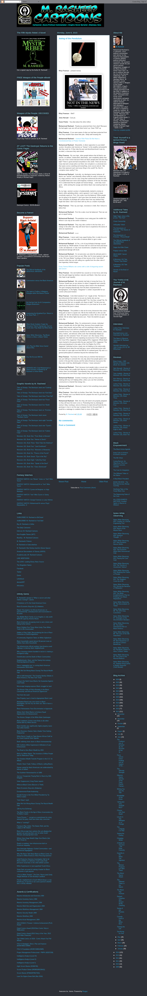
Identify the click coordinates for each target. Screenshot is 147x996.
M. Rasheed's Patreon (24, 541)
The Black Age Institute (120, 891)
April (119, 940)
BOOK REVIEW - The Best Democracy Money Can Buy (121, 484)
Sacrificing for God (120, 932)
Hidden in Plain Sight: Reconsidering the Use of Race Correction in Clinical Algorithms (34, 633)
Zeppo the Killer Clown (120, 247)
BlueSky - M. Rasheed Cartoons (27, 538)
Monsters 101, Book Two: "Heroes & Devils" (31, 439)
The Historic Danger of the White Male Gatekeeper (33, 717)
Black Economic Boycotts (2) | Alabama (30, 606)
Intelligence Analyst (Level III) (27, 956)
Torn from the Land (23, 695)
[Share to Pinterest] (96, 414)
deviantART (21, 582)
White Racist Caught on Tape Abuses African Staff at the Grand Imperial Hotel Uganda (34, 737)
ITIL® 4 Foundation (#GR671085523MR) (30, 949)
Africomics (20, 585)
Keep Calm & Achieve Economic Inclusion (120, 453)
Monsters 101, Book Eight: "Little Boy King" (31, 460)
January (120, 949)
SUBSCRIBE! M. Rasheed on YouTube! (30, 521)
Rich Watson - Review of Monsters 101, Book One (121, 379)
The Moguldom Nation (24, 565)
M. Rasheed (120, 47)
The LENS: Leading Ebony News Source (30, 562)
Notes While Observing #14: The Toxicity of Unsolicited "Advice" (121, 565)
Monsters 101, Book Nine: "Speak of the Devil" (32, 463)
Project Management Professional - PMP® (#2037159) (35, 952)
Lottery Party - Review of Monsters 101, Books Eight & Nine (121, 427)
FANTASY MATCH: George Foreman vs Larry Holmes (35, 500)
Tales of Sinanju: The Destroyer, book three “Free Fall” (35, 396)
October (120, 723)
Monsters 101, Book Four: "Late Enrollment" (31, 446)
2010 (117, 964)
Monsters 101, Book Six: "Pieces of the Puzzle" (33, 453)
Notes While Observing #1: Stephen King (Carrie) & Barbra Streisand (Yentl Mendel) (121, 664)
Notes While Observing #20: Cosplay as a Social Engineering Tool (121, 521)
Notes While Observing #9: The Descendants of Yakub (121, 604)
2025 (117, 682)
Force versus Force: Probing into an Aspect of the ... (120, 760)
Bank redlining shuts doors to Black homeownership (34, 741)
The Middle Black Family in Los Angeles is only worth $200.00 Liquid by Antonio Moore (34, 618)
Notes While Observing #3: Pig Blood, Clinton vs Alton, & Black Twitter (121, 649)
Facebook (20, 568)
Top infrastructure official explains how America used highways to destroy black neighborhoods (34, 647)
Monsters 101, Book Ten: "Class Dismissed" (32, 467)
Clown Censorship (119, 221)
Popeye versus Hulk (120, 251)
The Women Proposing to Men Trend (121, 866)
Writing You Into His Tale (121, 790)
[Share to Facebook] (94, 414)
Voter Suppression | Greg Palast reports (30, 781)
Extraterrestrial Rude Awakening (27, 791)
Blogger (84, 991)
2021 (117, 694)
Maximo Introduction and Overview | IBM (30, 896)
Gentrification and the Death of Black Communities (34, 657)
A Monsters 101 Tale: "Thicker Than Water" (120, 260)
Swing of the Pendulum (120, 911)
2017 (117, 706)
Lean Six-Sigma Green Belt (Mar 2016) (30, 976)
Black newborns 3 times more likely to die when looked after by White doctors (33, 721)
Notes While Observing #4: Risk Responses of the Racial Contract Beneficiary (121, 641)
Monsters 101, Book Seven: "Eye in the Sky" (32, 456)
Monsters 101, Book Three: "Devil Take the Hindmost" (35, 443)
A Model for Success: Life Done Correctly (121, 846)
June (119, 737)
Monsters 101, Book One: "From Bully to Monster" (33, 436)
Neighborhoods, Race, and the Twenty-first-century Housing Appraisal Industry (34, 661)
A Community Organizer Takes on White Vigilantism (34, 638)
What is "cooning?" (23, 822)
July (119, 734)
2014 (117, 952)
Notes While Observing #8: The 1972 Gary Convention (121, 611)
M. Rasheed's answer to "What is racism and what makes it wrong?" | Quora (33, 599)
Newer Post (63, 482)
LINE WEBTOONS (23, 558)
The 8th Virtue (118, 458)
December (121, 714)
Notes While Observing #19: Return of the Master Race (121, 528)
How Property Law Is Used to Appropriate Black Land (34, 698)
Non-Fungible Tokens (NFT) (26, 534)
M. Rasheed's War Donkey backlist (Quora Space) (33, 548)
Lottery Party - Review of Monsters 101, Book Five (121, 409)
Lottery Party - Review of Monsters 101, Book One (121, 385)
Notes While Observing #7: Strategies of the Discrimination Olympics (121, 617)
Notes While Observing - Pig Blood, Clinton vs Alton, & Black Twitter (38, 336)
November (121, 719)
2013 (117, 955)
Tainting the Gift (121, 927)
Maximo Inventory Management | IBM (29, 902)
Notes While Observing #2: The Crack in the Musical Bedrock (121, 656)
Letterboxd (20, 579)
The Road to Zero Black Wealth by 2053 (30, 750)
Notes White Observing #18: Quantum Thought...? (121, 535)
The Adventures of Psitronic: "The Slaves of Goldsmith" (121, 230)
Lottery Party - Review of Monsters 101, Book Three (121, 396)
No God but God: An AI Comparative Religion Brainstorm (38, 303)
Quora (19, 575)
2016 (117, 709)
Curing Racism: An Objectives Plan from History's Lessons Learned (120, 464)
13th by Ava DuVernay (24, 809)
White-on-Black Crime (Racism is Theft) (30, 785)
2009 (117, 967)
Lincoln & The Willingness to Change (121, 820)
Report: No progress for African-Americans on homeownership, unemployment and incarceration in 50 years (34, 611)
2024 (117, 685)
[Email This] (88, 414)
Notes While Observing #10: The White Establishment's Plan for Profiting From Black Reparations (121, 595)
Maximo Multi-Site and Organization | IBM (31, 906)
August (120, 731)
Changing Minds (120, 839)
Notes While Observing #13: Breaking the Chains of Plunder (121, 572)
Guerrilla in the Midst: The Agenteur (121, 856)
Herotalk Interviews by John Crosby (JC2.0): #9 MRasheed (121, 347)
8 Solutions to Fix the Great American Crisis (31, 603)
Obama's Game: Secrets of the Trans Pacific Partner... (121, 780)
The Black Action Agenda (121, 449)
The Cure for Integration (121, 470)
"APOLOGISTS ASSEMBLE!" (120, 804)
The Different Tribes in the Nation (120, 883)
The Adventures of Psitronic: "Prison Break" (121, 236)
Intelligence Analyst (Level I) (26, 963)
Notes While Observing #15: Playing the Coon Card (121, 558)
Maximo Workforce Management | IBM (29, 909)
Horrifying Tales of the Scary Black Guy (120, 490)
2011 (117, 961)
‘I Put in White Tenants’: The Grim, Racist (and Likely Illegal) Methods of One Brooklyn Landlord (34, 875)
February (121, 946)
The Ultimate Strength (120, 770)
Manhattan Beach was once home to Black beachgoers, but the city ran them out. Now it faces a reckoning (34, 703)
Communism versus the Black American (39, 280)
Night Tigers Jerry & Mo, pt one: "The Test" (121, 217)
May (119, 937)
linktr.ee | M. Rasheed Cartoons (27, 531)
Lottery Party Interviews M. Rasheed (121, 329)
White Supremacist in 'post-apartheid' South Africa (33, 866)
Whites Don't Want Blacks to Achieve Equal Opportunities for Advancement (31, 713)
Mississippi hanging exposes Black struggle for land (34, 686)
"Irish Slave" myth (23, 800)
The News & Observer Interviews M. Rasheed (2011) (121, 340)
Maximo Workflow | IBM (25, 916)
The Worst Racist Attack (120, 875)
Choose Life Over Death (121, 812)
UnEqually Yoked (119, 225)
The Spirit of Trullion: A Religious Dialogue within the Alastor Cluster (37, 292)
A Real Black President (121, 479)
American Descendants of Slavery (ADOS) (31, 551)
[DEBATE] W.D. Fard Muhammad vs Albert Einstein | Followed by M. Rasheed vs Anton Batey (38, 369)
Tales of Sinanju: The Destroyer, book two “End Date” (34, 393)
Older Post (103, 482)
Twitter (19, 572)
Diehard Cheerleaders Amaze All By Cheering (121, 901)
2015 (117, 711)
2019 (117, 700)
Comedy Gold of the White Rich (120, 920)
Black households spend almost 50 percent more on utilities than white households (34, 642)
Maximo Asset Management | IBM (28, 919)
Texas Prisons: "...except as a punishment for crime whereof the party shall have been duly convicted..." (34, 818)
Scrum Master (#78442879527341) (28, 973)
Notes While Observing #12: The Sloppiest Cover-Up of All (121, 579)
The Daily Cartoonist (23, 527)
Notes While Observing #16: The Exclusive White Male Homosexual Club (121, 550)
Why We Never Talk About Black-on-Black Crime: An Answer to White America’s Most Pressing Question (34, 854)
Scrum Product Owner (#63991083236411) (31, 969)
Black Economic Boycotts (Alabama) (29, 788)
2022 (117, 691)
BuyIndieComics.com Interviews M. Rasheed (121, 334)
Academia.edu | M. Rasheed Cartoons (29, 555)
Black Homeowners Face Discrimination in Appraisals (34, 709)
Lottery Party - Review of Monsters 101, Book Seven (121, 420)
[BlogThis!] (90, 414)
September (121, 726)
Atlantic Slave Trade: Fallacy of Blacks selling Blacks (35, 764)
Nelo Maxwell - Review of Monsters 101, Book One (121, 369)
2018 (117, 703)
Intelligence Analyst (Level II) (26, 959)
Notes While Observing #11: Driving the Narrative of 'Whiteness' (121, 586)
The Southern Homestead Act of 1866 (29, 772)
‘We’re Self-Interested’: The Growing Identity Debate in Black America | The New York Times (35, 676)
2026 (117, 679)
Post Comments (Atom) (88, 487)
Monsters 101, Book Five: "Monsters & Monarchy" (33, 450)
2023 (117, 688)
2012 (117, 958)
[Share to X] (92, 414)
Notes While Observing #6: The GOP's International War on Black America (121, 625)
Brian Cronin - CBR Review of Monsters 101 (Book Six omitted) (121, 363)
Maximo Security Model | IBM (27, 913)
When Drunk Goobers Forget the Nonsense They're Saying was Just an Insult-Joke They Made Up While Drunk (39, 326)
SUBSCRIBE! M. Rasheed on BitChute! (30, 517)
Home (83, 482)
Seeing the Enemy (120, 834)
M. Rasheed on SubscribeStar (27, 545)
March (120, 943)
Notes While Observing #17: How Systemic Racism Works (121, 542)
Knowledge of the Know (120, 797)
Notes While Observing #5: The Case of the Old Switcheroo (121, 633)
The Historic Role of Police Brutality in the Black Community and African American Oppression (33, 690)
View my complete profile (121, 130)
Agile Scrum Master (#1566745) (27, 966)
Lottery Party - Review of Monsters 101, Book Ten (121, 433)
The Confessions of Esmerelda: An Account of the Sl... (121, 746)
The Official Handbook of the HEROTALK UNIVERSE (35, 270)
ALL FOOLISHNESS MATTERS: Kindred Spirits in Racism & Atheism (120, 502)
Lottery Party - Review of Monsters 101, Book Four (121, 403)
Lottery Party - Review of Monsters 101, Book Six (121, 414)
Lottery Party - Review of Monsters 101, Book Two (121, 390)
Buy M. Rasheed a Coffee (25, 524)
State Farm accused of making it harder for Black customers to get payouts (33, 870)
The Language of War (120, 828)
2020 (117, 697)
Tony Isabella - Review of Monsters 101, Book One (121, 374)
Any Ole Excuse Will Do (34, 357)
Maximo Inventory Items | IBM (27, 899)
